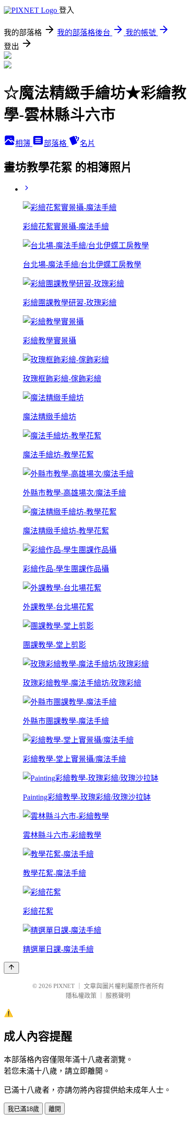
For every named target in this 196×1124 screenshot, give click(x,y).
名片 (87, 143)
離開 (55, 1109)
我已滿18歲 (23, 1109)
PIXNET (64, 985)
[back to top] (11, 968)
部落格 (56, 143)
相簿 (23, 143)
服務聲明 (118, 995)
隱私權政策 (81, 995)
